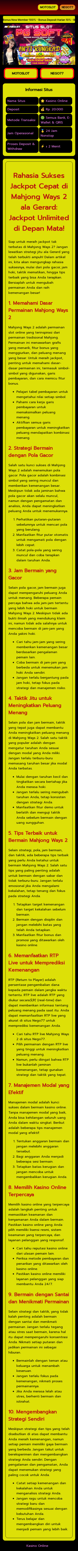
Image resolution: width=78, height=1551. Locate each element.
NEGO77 (67, 7)
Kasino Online (37, 1545)
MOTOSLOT (48, 7)
